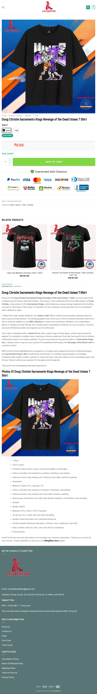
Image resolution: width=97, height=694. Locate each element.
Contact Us (6, 631)
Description (7, 286)
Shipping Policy (8, 668)
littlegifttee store (51, 540)
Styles (5, 125)
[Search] (88, 7)
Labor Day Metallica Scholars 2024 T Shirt (24, 273)
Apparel (28, 116)
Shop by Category (16, 116)
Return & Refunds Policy (12, 663)
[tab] (7, 286)
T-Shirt (35, 116)
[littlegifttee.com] (48, 7)
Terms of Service (9, 672)
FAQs (4, 636)
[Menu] (3, 7)
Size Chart (6, 640)
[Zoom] (5, 110)
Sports (17, 205)
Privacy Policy (8, 677)
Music (12, 205)
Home (4, 116)
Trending (30, 205)
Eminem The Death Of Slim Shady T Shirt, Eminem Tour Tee (72, 274)
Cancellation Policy (10, 659)
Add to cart (54, 162)
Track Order (7, 645)
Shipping (18, 286)
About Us (6, 627)
